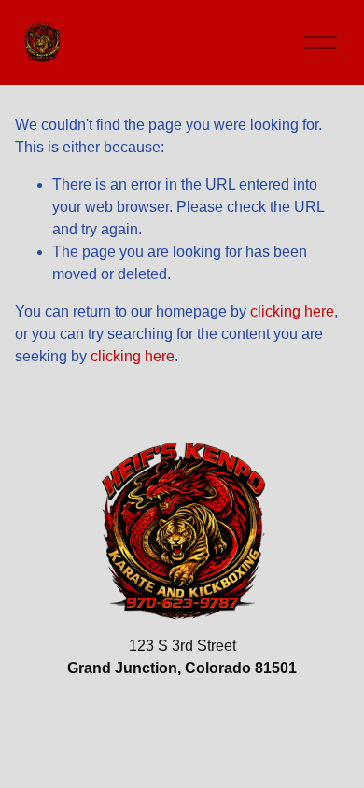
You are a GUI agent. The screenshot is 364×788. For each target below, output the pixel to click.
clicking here (292, 311)
